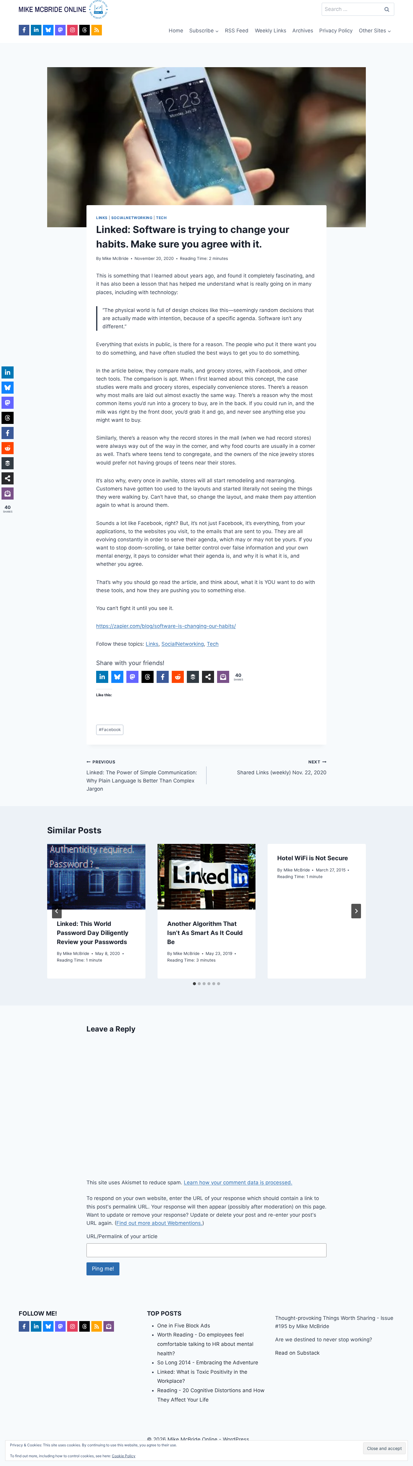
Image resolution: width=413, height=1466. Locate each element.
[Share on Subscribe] (223, 677)
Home (176, 31)
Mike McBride (115, 258)
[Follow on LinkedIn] (36, 30)
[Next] (356, 911)
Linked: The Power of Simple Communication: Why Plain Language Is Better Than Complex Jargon (141, 775)
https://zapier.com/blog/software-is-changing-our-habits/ (166, 626)
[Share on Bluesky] (117, 677)
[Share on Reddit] (178, 677)
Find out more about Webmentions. (159, 1223)
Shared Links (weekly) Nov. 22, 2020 (282, 767)
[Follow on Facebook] (24, 30)
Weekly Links (270, 31)
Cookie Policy (123, 1456)
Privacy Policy (336, 31)
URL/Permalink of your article (122, 1236)
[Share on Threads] (147, 677)
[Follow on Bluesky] (48, 30)
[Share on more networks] (208, 677)
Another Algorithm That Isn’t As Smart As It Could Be (205, 933)
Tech (161, 217)
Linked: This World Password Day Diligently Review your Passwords (92, 933)
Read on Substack (297, 1353)
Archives (302, 31)
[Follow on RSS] (96, 30)
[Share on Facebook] (163, 677)
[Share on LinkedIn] (102, 677)
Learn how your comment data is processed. (238, 1182)
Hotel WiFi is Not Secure (312, 858)
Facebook (110, 729)
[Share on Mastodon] (132, 677)
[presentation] (96, 876)
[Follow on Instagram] (72, 30)
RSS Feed (237, 31)
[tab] (194, 983)
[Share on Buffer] (193, 677)
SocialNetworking (132, 217)
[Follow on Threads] (84, 30)
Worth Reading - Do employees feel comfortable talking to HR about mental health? (205, 1344)
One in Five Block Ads (183, 1326)
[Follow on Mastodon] (60, 30)
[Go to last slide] (57, 911)
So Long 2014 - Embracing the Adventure (207, 1362)
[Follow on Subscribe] (108, 1326)
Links (102, 217)
